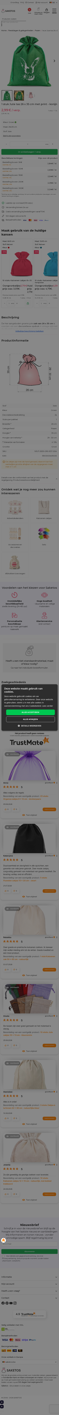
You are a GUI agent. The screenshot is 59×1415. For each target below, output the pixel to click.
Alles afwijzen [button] (30, 719)
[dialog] (30, 707)
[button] (29, 725)
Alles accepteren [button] (30, 712)
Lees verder (47, 706)
